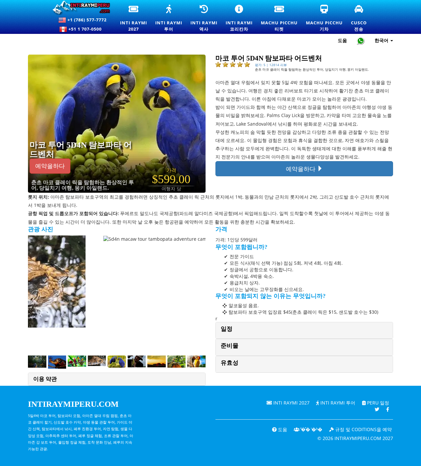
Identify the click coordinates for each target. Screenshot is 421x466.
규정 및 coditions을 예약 (363, 429)
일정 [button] (227, 329)
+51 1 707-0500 (86, 29)
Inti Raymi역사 (203, 18)
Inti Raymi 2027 (291, 403)
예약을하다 (50, 166)
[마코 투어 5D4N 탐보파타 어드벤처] (133, 123)
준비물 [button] (229, 345)
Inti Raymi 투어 (337, 403)
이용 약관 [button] (45, 379)
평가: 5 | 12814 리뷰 (271, 64)
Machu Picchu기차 (324, 18)
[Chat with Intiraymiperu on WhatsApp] (361, 40)
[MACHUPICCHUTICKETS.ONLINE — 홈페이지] (83, 7)
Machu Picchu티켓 (279, 18)
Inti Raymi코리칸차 (242, 18)
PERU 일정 (377, 403)
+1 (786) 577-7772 (86, 20)
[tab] (304, 330)
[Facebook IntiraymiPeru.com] (387, 409)
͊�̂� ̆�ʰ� (311, 429)
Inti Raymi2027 (134, 18)
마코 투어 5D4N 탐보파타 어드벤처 (81, 149)
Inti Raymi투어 (168, 18)
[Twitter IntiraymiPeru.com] (377, 409)
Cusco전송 (359, 18)
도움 (342, 40)
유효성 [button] (229, 362)
